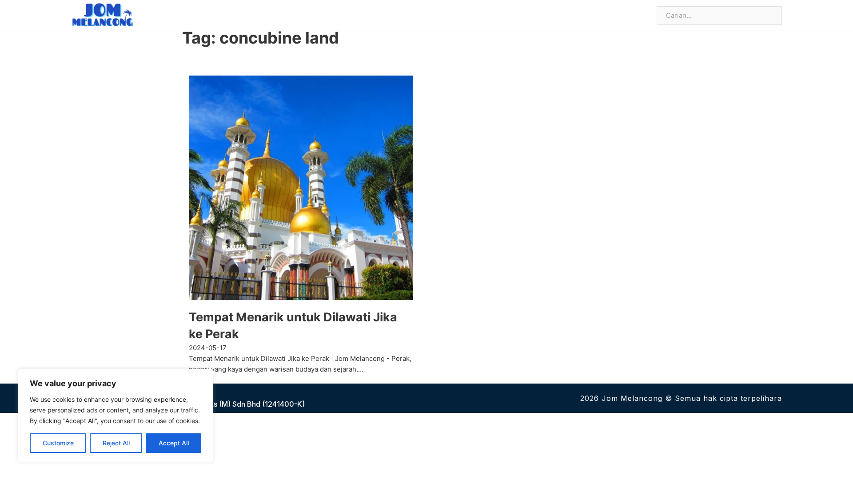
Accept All (174, 443)
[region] (115, 415)
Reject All (116, 443)
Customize (58, 443)
